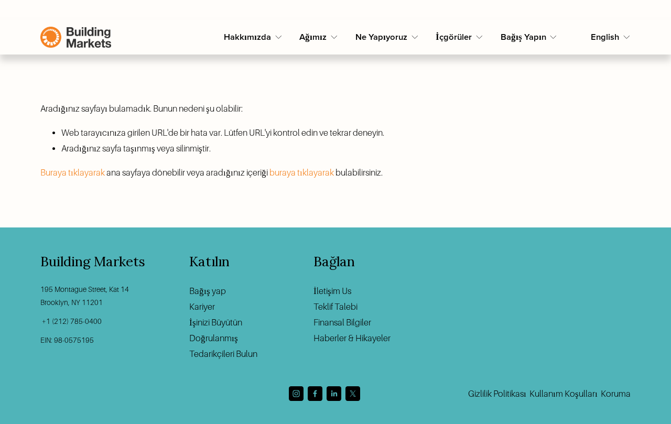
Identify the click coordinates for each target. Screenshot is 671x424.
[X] (352, 393)
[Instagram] (296, 393)
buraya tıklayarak (301, 173)
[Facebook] (315, 393)
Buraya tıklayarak (72, 173)
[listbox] (611, 37)
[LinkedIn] (334, 393)
